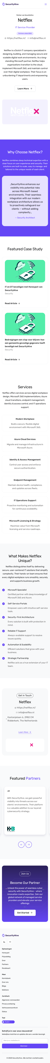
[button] (45, 4)
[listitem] (25, 810)
